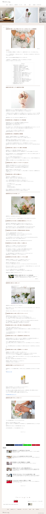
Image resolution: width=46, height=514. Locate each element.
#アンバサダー (25, 509)
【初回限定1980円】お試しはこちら (11, 394)
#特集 (8, 509)
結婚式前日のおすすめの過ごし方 (17, 71)
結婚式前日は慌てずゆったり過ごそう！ (18, 83)
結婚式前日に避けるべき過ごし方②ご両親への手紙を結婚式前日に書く (23, 79)
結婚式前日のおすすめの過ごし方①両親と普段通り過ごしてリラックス (23, 72)
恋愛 (33, 509)
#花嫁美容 (37, 509)
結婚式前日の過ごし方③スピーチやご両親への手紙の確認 (21, 68)
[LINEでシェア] (27, 445)
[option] (23, 15)
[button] (2, 15)
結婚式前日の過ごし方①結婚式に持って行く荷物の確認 (21, 66)
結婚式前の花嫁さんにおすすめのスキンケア (18, 82)
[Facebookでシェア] (19, 445)
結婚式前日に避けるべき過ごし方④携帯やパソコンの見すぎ (21, 81)
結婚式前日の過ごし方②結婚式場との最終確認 (20, 67)
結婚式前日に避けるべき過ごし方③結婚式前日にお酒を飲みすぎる (22, 80)
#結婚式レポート (13, 509)
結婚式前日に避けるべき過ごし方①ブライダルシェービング (21, 78)
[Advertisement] (23, 437)
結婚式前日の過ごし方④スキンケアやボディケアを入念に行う (21, 69)
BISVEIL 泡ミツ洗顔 (9, 371)
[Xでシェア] (10, 445)
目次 (22, 63)
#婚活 (30, 509)
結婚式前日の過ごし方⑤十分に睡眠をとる (19, 70)
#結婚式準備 (19, 509)
